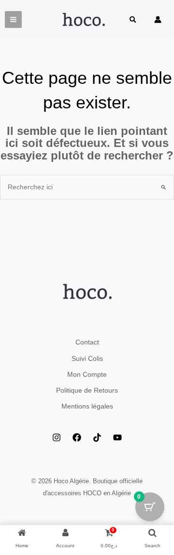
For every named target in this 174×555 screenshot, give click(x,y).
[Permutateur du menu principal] (13, 19)
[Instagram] (56, 437)
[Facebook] (76, 437)
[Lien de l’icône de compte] (157, 19)
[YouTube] (117, 437)
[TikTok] (97, 437)
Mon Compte (87, 374)
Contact (87, 342)
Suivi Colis (87, 358)
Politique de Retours (87, 390)
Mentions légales (87, 406)
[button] (133, 20)
